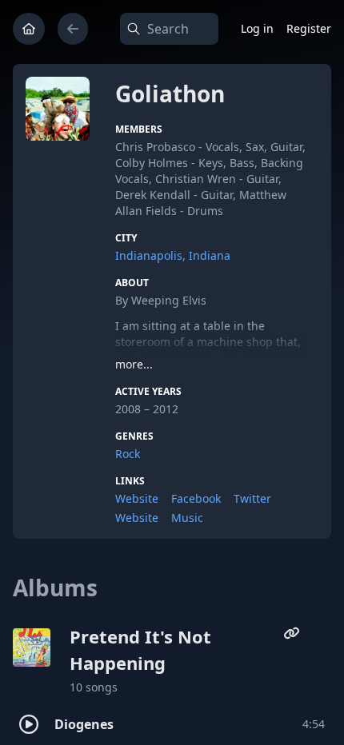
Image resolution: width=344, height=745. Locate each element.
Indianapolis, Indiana (172, 255)
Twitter (252, 498)
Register (308, 28)
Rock (127, 453)
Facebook (196, 498)
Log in (257, 28)
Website (136, 498)
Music (187, 517)
